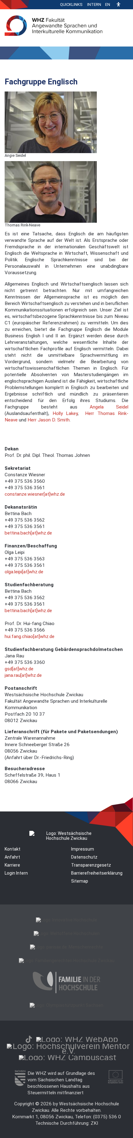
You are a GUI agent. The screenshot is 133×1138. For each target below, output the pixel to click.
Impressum (82, 849)
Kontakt (12, 849)
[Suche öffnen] (126, 4)
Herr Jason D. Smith (49, 420)
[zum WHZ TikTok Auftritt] (29, 1039)
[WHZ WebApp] (77, 1039)
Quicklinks (71, 4)
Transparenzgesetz (91, 865)
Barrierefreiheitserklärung (96, 873)
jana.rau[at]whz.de (23, 675)
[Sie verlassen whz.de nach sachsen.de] (20, 1084)
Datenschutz (84, 857)
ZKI (94, 1123)
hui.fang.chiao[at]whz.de (29, 636)
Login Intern (16, 873)
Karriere (12, 865)
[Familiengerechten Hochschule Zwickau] (66, 960)
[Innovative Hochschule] (66, 919)
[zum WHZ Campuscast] (67, 1057)
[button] (118, 5)
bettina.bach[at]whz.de (28, 533)
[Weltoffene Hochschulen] (67, 933)
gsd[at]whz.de (19, 669)
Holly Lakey (65, 413)
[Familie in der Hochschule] (66, 991)
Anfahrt (12, 857)
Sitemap (79, 881)
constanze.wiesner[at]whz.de (35, 494)
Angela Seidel (109, 407)
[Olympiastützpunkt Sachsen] (66, 1005)
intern (94, 4)
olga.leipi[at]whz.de (24, 572)
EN (107, 4)
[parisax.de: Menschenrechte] (66, 947)
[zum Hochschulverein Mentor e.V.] (69, 1051)
